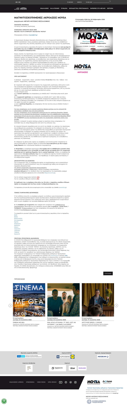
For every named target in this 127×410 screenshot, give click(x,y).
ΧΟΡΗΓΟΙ (79, 2)
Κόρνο (16, 227)
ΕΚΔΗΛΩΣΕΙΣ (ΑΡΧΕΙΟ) (16, 382)
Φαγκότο (17, 225)
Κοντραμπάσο (18, 220)
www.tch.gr (62, 187)
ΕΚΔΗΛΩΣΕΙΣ (44, 8)
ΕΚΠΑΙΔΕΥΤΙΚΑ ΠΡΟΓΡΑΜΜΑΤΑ (79, 8)
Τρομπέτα (17, 228)
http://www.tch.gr (49, 172)
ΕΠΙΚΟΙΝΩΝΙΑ (30, 382)
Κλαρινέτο (17, 223)
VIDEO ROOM (41, 382)
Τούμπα (16, 232)
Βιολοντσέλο (18, 218)
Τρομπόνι (17, 230)
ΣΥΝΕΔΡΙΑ (64, 8)
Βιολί (15, 215)
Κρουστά (17, 234)
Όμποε (16, 222)
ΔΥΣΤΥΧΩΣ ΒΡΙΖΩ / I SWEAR (92, 322)
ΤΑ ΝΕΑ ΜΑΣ (89, 2)
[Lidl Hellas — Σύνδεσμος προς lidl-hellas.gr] (76, 356)
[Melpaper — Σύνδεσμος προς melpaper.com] (77, 356)
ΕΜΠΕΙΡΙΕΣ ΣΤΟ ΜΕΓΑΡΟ (97, 8)
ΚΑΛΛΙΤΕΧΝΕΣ (54, 8)
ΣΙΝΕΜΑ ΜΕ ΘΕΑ (18, 322)
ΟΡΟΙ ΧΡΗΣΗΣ (52, 382)
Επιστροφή (108, 273)
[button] (4, 401)
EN (19, 2)
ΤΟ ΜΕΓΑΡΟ (70, 2)
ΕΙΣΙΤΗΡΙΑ (110, 8)
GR (16, 2)
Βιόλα (16, 216)
